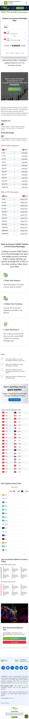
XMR (6, 542)
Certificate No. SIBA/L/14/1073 (20, 683)
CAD (19, 415)
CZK (19, 425)
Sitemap (11, 698)
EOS (6, 528)
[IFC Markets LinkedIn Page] (17, 668)
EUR (19, 431)
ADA (6, 513)
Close (14, 717)
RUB (19, 456)
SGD (19, 462)
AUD (19, 412)
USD (19, 468)
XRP (6, 506)
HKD (19, 437)
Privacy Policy (5, 703)
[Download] (26, 3)
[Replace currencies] (14, 36)
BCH (6, 509)
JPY (19, 440)
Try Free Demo (14, 93)
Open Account (20, 8)
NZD (19, 450)
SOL (6, 535)
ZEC (6, 550)
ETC (6, 531)
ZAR (19, 472)
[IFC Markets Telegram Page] (26, 668)
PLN (19, 453)
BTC (6, 495)
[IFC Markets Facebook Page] (3, 668)
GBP (19, 434)
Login (13, 8)
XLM (6, 539)
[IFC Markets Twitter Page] (12, 668)
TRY (19, 465)
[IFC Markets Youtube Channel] (21, 668)
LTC (6, 502)
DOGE (6, 524)
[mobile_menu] (26, 8)
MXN (19, 443)
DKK (19, 428)
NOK (19, 447)
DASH (6, 520)
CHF (19, 418)
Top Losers (14, 642)
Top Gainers (14, 638)
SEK (19, 459)
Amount (6, 26)
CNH (19, 422)
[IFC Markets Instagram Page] (8, 668)
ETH (6, 498)
